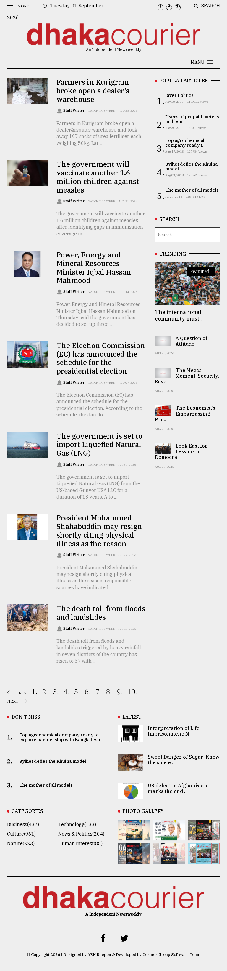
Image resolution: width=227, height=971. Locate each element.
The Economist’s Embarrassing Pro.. (185, 413)
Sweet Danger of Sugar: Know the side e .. (183, 759)
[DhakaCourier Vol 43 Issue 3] (204, 836)
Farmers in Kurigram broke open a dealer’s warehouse (92, 90)
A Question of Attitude (191, 341)
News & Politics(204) (81, 834)
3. (56, 691)
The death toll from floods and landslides (100, 613)
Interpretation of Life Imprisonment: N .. (174, 731)
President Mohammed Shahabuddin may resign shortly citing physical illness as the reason (99, 530)
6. (87, 691)
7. (98, 691)
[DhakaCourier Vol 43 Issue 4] (169, 836)
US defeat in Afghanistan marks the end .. (177, 788)
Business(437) (23, 824)
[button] (201, 62)
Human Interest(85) (80, 843)
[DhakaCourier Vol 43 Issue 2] (134, 860)
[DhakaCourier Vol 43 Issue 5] (134, 836)
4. (66, 691)
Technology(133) (77, 824)
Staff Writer (74, 110)
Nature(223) (21, 843)
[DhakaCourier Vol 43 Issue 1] (169, 860)
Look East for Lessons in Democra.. (181, 451)
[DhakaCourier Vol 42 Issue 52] (204, 860)
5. (77, 691)
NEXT (13, 701)
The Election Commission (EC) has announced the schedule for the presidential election (100, 358)
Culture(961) (21, 834)
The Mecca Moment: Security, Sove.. (187, 375)
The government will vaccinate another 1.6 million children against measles (97, 176)
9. (119, 691)
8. (109, 691)
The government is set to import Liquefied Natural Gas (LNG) (99, 444)
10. (132, 691)
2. (45, 691)
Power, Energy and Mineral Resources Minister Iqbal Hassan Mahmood (93, 267)
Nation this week (101, 111)
